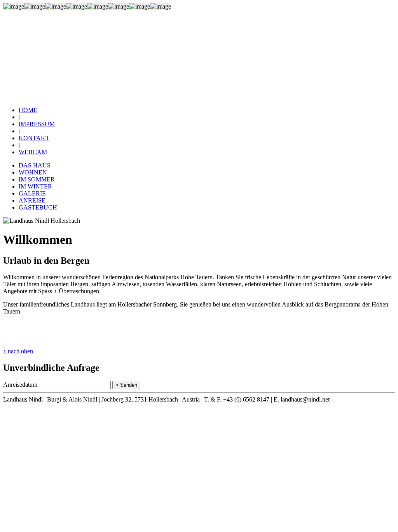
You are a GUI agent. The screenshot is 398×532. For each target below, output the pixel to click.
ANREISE (32, 200)
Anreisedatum (20, 384)
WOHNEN (33, 172)
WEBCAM (33, 152)
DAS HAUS (35, 165)
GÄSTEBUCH (38, 207)
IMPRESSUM (37, 124)
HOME (28, 110)
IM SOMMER (37, 179)
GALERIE (32, 193)
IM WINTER (35, 186)
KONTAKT (34, 138)
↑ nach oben (18, 351)
